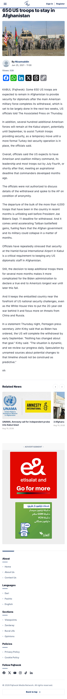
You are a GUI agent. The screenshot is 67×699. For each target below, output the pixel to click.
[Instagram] (20, 672)
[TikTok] (25, 672)
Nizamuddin (22, 61)
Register (60, 4)
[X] (9, 672)
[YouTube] (15, 672)
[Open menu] (5, 4)
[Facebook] (4, 672)
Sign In (49, 4)
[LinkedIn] (31, 672)
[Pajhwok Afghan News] (27, 4)
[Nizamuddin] (6, 63)
